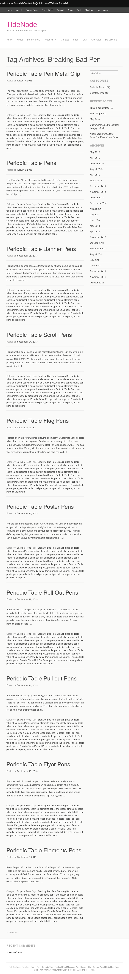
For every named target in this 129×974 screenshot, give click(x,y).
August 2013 (96, 254)
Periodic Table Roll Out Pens (42, 592)
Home (9, 10)
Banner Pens (32, 10)
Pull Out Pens (14, 966)
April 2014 (95, 231)
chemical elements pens (43, 118)
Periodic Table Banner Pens (41, 249)
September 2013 (98, 248)
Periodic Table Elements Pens (43, 850)
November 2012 (98, 276)
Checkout (89, 10)
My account (103, 10)
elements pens (71, 124)
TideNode (21, 24)
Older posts (13, 932)
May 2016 (95, 152)
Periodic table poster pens (70, 141)
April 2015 (95, 174)
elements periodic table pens (20, 128)
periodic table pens (46, 141)
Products (46, 10)
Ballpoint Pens (24, 114)
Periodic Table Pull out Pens (41, 678)
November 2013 (98, 237)
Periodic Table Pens (31, 162)
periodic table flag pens (18, 138)
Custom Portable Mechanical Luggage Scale (104, 126)
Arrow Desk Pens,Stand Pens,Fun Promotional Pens (104, 135)
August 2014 (96, 208)
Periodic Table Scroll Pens (39, 334)
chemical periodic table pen (70, 121)
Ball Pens (115, 966)
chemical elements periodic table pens (36, 121)
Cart (79, 10)
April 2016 (95, 157)
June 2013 (95, 265)
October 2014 (97, 197)
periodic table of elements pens (46, 138)
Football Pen (60, 966)
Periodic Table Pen (72, 138)
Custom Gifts (86, 966)
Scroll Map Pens (98, 113)
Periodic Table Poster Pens (40, 506)
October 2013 (97, 242)
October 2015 (97, 163)
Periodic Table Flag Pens (37, 420)
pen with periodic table (42, 306)
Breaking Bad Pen (47, 114)
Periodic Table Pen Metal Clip (43, 73)
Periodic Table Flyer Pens (38, 764)
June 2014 (95, 220)
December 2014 (98, 186)
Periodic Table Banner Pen (40, 134)
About (19, 10)
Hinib (107, 966)
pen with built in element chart (45, 131)
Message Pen (73, 966)
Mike (8, 952)
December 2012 (98, 271)
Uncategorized (97, 92)
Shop (70, 10)
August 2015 (96, 169)
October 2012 (97, 282)
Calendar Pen (47, 966)
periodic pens (19, 134)
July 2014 (95, 214)
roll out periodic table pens (43, 233)
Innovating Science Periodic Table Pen (55, 128)
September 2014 (98, 203)
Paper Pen (35, 966)
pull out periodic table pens (45, 144)
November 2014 (98, 191)
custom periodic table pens (49, 124)
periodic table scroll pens (18, 144)
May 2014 (95, 225)
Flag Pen (26, 966)
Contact (60, 10)
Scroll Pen (38, 969)
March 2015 (96, 180)
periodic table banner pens (68, 134)
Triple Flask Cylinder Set (102, 107)
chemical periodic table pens (20, 124)
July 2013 (95, 259)
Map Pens (95, 119)
